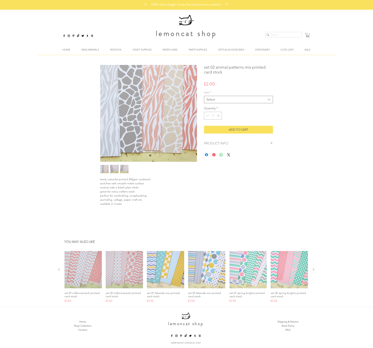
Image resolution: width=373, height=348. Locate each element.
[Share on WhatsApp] (221, 154)
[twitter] (82, 35)
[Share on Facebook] (206, 154)
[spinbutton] (213, 115)
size (207, 92)
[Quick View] (83, 270)
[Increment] (218, 115)
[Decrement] (207, 115)
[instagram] (68, 35)
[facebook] (64, 35)
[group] (186, 277)
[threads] (199, 336)
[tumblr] (87, 35)
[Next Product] (313, 270)
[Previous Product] (59, 270)
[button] (307, 35)
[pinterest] (73, 35)
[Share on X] (228, 154)
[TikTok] (78, 35)
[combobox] (238, 99)
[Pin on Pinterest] (214, 154)
